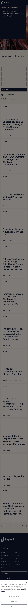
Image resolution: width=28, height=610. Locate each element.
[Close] (26, 582)
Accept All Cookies (14, 606)
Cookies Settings (14, 596)
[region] (14, 595)
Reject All (14, 601)
